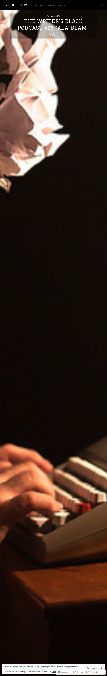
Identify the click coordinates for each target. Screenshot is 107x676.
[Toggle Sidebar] (102, 5)
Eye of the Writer (20, 5)
